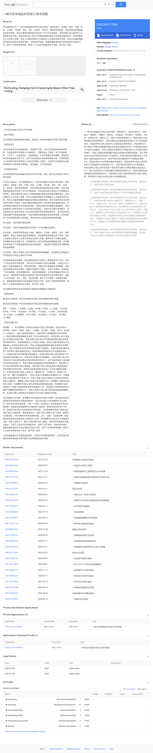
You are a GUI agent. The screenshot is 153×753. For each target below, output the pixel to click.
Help (111, 749)
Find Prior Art (125, 35)
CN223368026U (11, 558)
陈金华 (114, 47)
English (115, 42)
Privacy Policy (99, 749)
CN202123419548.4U (14, 627)
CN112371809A (11, 581)
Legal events (106, 108)
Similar (140, 35)
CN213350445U (11, 593)
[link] (11, 699)
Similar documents (121, 108)
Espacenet (113, 115)
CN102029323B (11, 459)
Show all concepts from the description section (25, 731)
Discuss (136, 115)
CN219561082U (11, 564)
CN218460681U (11, 483)
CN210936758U (11, 465)
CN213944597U (11, 518)
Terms (87, 749)
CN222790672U (11, 535)
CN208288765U (11, 529)
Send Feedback (56, 749)
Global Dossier (125, 115)
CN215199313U (11, 477)
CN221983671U (11, 570)
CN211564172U (11, 523)
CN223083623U (11, 541)
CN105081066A (11, 471)
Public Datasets (73, 749)
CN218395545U (11, 547)
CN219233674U (11, 494)
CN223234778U (11, 587)
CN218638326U (11, 576)
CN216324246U (11, 500)
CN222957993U (11, 599)
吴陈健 (108, 47)
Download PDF (107, 35)
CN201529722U (11, 489)
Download (130, 689)
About (42, 749)
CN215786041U (11, 506)
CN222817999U (11, 552)
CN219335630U (11, 512)
